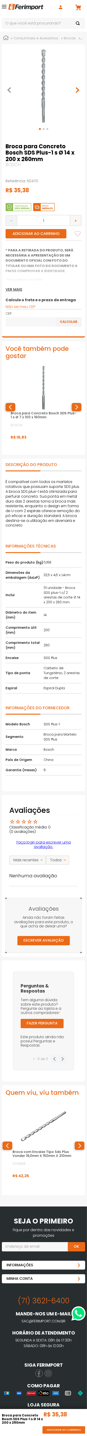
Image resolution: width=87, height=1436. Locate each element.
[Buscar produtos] (78, 23)
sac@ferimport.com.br (43, 1321)
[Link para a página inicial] (6, 38)
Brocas (70, 38)
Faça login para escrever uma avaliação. (43, 844)
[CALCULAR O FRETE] (68, 322)
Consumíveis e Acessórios (35, 38)
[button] (4, 7)
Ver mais (14, 289)
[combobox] (43, 23)
